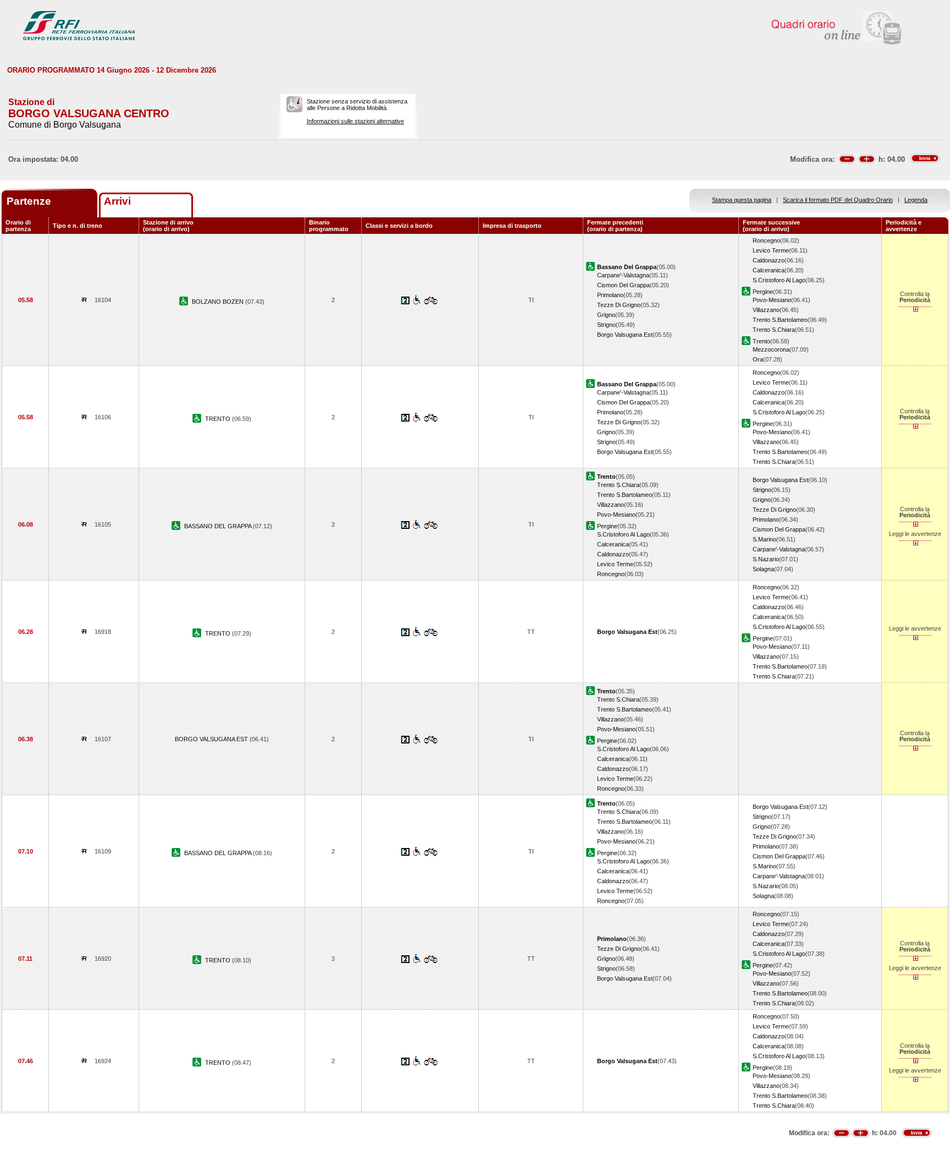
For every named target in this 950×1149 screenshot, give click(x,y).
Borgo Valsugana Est (625, 334)
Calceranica (769, 270)
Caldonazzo (769, 260)
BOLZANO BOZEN (218, 301)
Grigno (606, 314)
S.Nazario (766, 559)
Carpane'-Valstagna (623, 275)
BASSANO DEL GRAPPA (218, 526)
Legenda (915, 199)
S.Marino (764, 539)
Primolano (610, 295)
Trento (761, 341)
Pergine (763, 291)
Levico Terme (771, 250)
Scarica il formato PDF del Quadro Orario (838, 199)
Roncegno (766, 240)
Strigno (606, 324)
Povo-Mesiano (772, 300)
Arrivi (117, 201)
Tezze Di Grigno (618, 305)
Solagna (763, 569)
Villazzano (766, 310)
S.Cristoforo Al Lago (779, 280)
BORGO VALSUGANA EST (212, 739)
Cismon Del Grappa (623, 285)
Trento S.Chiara (774, 329)
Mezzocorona (771, 349)
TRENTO (218, 418)
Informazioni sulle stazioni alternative (355, 121)
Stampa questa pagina (741, 199)
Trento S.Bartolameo (780, 319)
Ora (758, 359)
